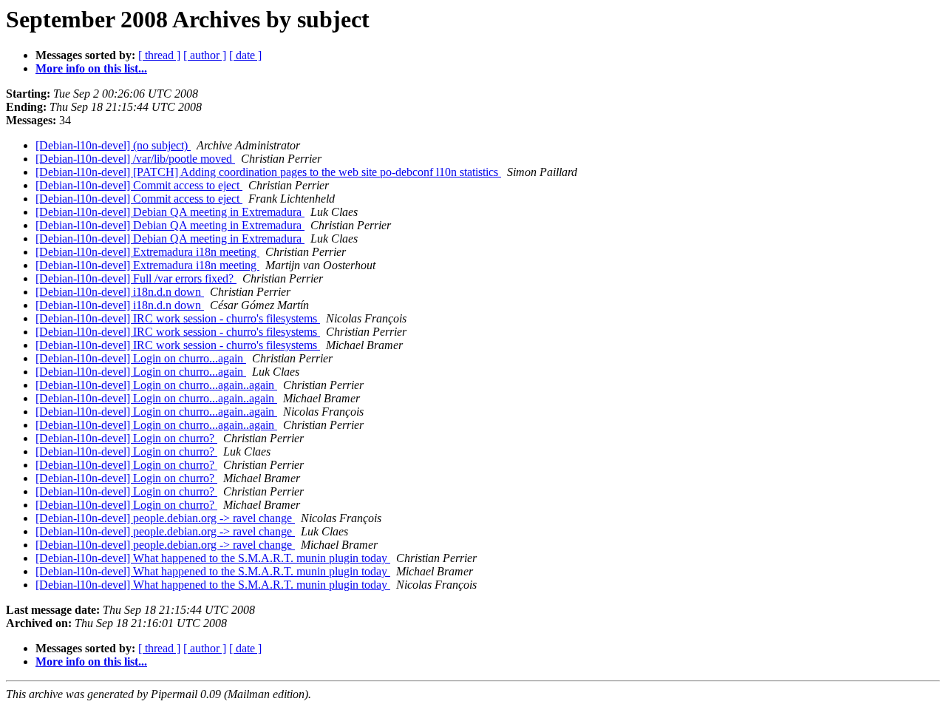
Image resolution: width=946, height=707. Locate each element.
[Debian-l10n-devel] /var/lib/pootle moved (135, 158)
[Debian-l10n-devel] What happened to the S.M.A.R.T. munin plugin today (212, 558)
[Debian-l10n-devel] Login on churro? (126, 438)
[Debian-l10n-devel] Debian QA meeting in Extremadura (169, 212)
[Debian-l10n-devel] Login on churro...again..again (156, 385)
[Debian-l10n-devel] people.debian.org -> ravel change (165, 518)
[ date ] (245, 55)
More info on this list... (91, 68)
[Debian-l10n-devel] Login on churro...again (140, 358)
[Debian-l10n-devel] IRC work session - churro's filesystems (177, 318)
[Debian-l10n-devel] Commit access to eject (138, 185)
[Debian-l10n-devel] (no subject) (113, 145)
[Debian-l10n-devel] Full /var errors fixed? (135, 278)
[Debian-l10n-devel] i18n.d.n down (119, 291)
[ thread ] (159, 55)
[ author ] (204, 55)
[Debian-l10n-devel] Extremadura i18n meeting (147, 252)
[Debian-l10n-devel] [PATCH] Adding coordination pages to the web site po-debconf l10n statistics (268, 172)
